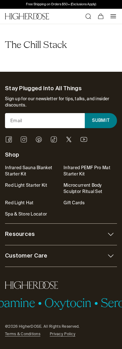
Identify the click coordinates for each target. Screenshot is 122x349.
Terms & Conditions (22, 333)
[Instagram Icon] (24, 139)
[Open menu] (113, 16)
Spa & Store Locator (26, 214)
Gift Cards (74, 203)
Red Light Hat (19, 203)
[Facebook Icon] (9, 139)
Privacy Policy (62, 333)
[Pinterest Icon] (39, 139)
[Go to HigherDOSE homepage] (27, 16)
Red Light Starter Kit (26, 185)
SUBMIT (101, 120)
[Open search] (88, 16)
